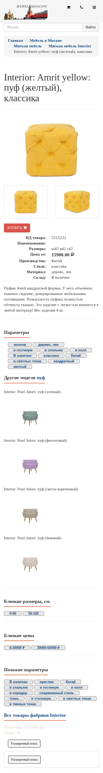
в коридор (18, 693)
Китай (76, 356)
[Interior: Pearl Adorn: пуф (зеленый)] (51, 416)
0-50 (13, 614)
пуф (41, 377)
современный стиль (56, 693)
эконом (19, 345)
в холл (80, 350)
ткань (14, 698)
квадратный (64, 361)
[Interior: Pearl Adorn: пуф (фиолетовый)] (51, 465)
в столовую (41, 698)
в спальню (54, 350)
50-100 (33, 614)
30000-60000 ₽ (48, 648)
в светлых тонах (27, 361)
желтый (19, 367)
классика (51, 356)
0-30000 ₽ (17, 648)
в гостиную (22, 350)
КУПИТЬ (15, 228)
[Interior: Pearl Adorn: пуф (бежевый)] (51, 562)
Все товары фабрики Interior (35, 715)
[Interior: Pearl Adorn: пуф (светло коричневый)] (51, 513)
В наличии (22, 356)
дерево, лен (48, 345)
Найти (91, 27)
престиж (47, 682)
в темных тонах (23, 704)
